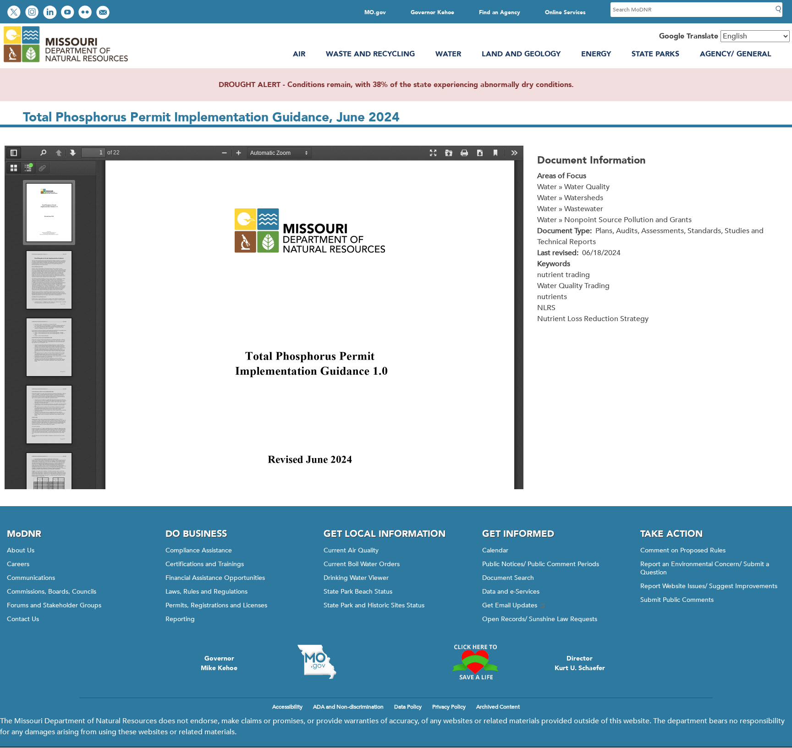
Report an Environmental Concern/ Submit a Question (704, 568)
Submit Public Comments (677, 599)
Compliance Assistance (198, 550)
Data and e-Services (510, 591)
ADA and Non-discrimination (348, 707)
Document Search (508, 577)
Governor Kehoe (432, 12)
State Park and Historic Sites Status (374, 605)
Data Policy (408, 707)
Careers (18, 564)
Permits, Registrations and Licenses (216, 605)
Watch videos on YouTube (68, 13)
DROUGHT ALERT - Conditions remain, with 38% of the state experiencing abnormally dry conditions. (396, 85)
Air (299, 54)
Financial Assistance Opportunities (215, 577)
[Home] (65, 63)
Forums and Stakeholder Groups (54, 605)
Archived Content (498, 707)
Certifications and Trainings (204, 564)
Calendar (495, 550)
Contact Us (23, 619)
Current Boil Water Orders (362, 564)
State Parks (655, 54)
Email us (103, 13)
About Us (20, 550)
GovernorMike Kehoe (219, 663)
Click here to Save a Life (475, 662)
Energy (596, 54)
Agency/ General (735, 54)
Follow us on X (15, 13)
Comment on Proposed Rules (683, 550)
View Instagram (33, 13)
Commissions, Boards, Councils (51, 591)
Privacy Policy (449, 707)
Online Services (565, 12)
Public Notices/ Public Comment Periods (540, 564)
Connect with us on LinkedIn (51, 13)
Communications (31, 577)
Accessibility (287, 707)
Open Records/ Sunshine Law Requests (539, 619)
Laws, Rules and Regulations (206, 591)
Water (448, 54)
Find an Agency (499, 12)
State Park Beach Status (358, 591)
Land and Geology (521, 54)
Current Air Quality (351, 550)
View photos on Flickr (86, 13)
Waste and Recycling (370, 54)
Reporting (180, 619)
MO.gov (375, 12)
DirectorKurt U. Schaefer (580, 663)
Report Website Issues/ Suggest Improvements (708, 586)
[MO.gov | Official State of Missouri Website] (316, 662)
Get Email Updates (509, 605)
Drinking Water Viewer (356, 577)
